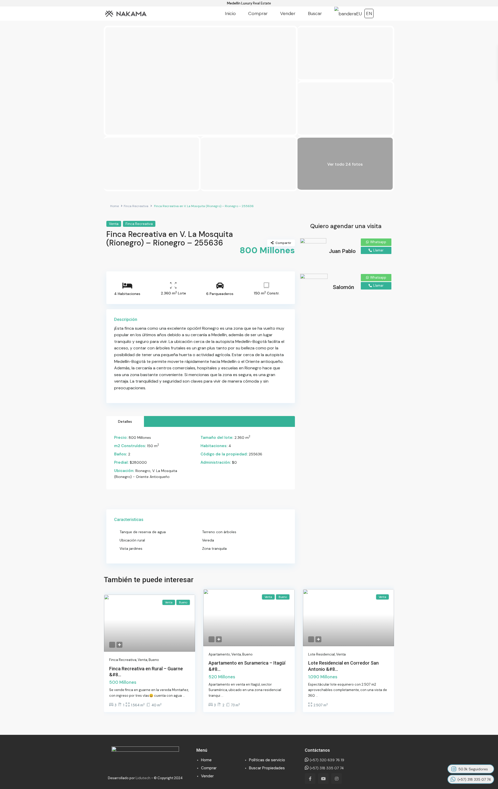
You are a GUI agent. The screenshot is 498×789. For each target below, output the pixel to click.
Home (114, 206)
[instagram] (336, 778)
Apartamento (219, 654)
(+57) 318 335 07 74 (326, 768)
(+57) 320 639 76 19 (326, 760)
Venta (114, 224)
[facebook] (310, 778)
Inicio (230, 13)
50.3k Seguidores (473, 769)
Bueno (154, 660)
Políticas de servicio (267, 760)
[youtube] (323, 778)
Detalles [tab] (125, 421)
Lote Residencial (321, 654)
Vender (287, 13)
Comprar (258, 13)
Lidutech (143, 778)
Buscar (315, 13)
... (184, 695)
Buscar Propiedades (267, 768)
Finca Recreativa (136, 206)
